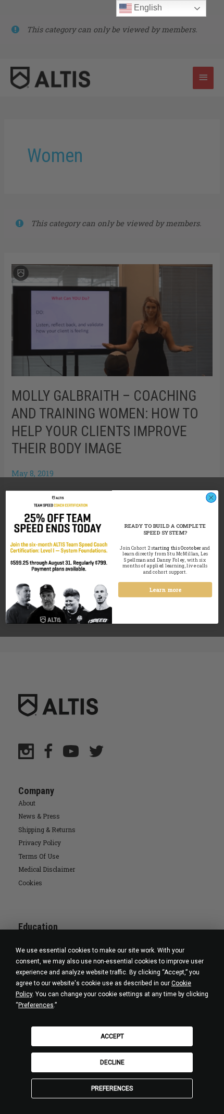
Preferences (112, 1088)
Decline (112, 1062)
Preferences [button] (36, 1005)
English (147, 7)
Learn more (165, 589)
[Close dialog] (211, 497)
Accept (112, 1036)
